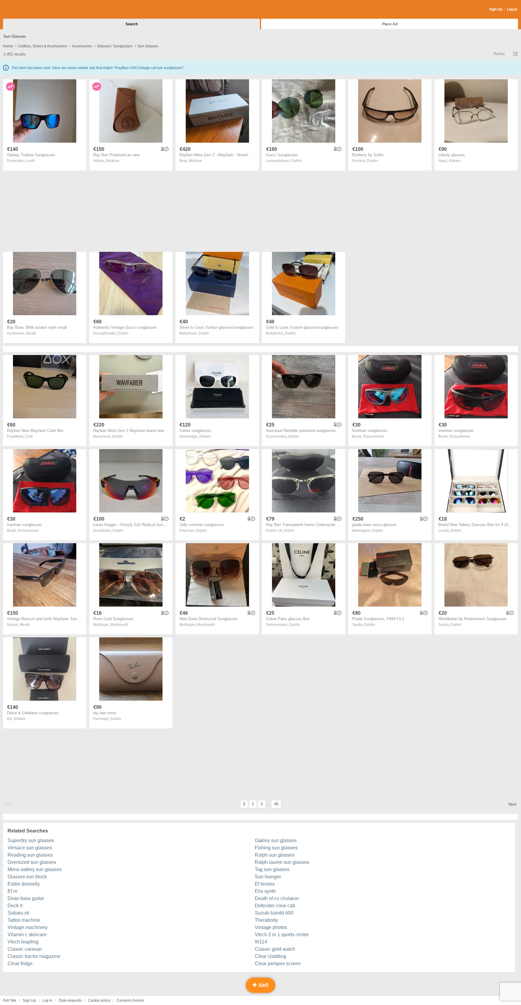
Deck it (15, 905)
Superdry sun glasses (31, 840)
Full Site (9, 1000)
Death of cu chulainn (277, 898)
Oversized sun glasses (32, 862)
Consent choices (130, 1000)
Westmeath (119, 625)
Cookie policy (99, 1000)
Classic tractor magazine (34, 956)
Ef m (12, 891)
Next (512, 804)
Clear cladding (270, 956)
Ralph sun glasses (275, 855)
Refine (499, 54)
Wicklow (112, 161)
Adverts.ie (26, 9)
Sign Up (495, 9)
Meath (31, 333)
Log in (47, 1000)
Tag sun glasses (272, 869)
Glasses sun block (27, 876)
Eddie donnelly (24, 883)
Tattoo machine (24, 920)
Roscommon (373, 436)
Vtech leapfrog (23, 941)
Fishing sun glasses (276, 847)
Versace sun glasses (30, 847)
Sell (262, 985)
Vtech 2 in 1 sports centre (282, 934)
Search (131, 24)
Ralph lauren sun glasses (282, 862)
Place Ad (389, 24)
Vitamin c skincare (27, 934)
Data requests (70, 1000)
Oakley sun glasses (276, 840)
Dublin (296, 161)
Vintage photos (271, 927)
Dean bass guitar (26, 898)
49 (276, 804)
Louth (30, 161)
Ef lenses (265, 883)
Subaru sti (18, 912)
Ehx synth (265, 891)
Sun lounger (268, 876)
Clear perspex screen (278, 963)
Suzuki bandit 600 (274, 912)
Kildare (455, 161)
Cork (29, 436)
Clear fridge (20, 963)
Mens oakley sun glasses (35, 869)
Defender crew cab (275, 905)
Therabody (266, 920)
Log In (512, 9)
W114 (261, 941)
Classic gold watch (275, 949)
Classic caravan (25, 949)
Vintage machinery (28, 927)
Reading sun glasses (30, 855)
